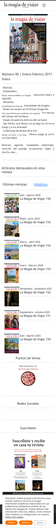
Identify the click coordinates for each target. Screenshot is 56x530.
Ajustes (40, 522)
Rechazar (26, 522)
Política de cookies (14, 517)
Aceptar (11, 522)
